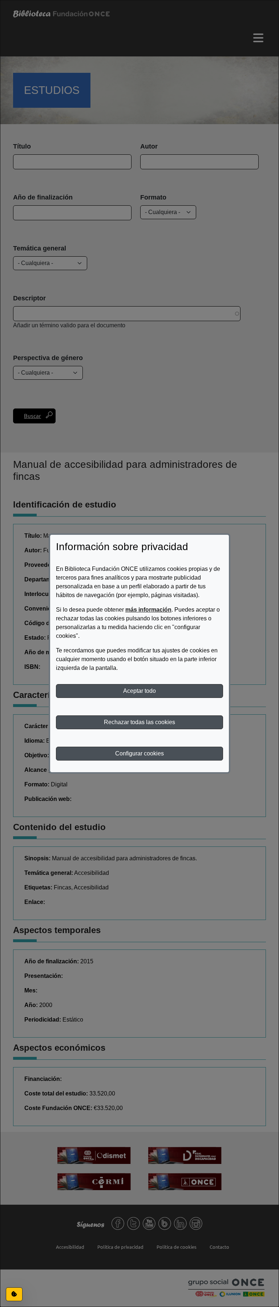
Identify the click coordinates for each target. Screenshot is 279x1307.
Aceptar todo (139, 691)
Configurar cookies (139, 753)
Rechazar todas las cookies (139, 722)
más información (148, 610)
